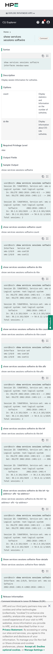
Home (6, 32)
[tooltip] (43, 56)
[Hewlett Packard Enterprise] (11, 5)
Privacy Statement (12, 629)
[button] (49, 606)
